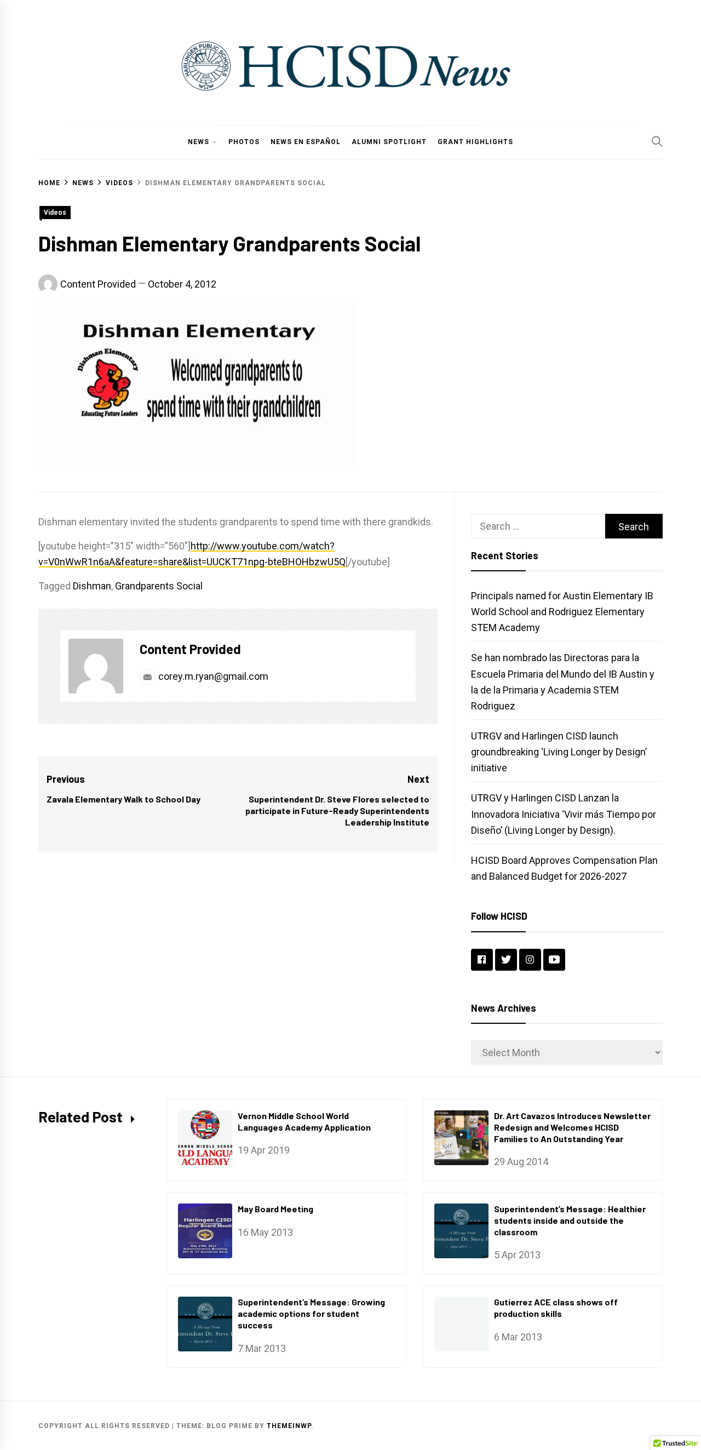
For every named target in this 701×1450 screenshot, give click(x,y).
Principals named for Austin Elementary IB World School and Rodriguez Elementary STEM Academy (562, 611)
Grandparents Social (159, 586)
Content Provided (98, 284)
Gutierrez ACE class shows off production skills (556, 1308)
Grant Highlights (475, 142)
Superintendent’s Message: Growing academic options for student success (311, 1313)
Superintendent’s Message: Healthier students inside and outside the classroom (570, 1220)
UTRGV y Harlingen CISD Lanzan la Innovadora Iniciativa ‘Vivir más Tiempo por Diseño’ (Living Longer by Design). (563, 813)
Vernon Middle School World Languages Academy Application (304, 1121)
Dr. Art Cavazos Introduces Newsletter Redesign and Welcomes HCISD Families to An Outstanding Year (572, 1127)
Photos (244, 142)
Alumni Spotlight (389, 142)
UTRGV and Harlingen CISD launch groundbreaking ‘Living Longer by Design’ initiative (559, 751)
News (198, 142)
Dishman (92, 586)
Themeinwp (289, 1426)
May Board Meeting (275, 1208)
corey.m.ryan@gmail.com (212, 676)
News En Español (306, 142)
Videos (55, 212)
